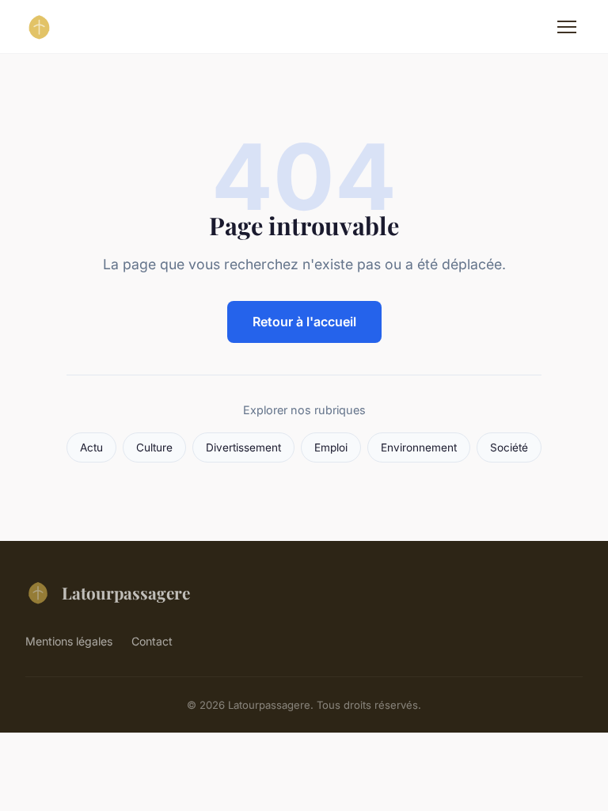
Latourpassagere (126, 592)
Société (509, 447)
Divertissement (243, 447)
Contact (152, 641)
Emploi (331, 447)
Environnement (419, 447)
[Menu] (567, 27)
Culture (154, 447)
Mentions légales (68, 641)
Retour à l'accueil (304, 321)
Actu (91, 447)
